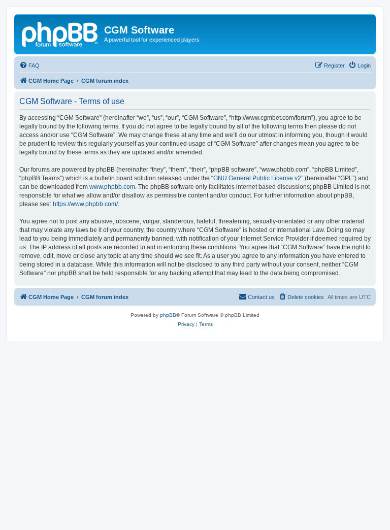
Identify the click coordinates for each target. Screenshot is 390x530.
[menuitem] (29, 65)
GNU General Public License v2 (257, 178)
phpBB (168, 315)
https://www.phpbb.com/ (85, 204)
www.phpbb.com (112, 186)
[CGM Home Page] (60, 33)
